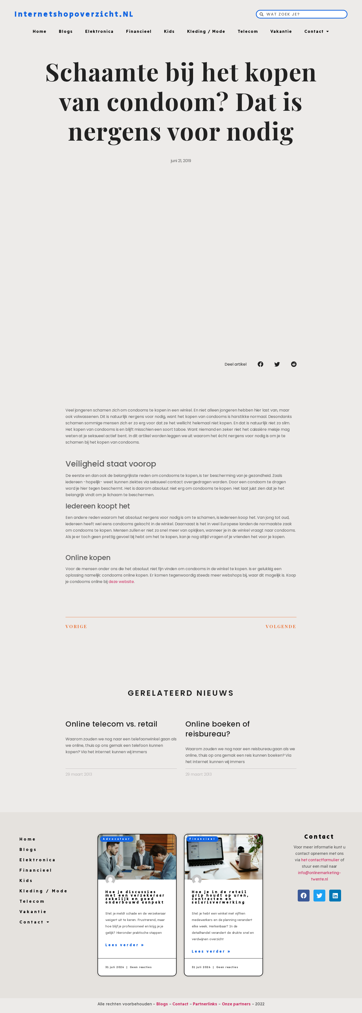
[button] (260, 364)
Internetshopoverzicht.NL (74, 14)
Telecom (248, 31)
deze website (121, 581)
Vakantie (281, 31)
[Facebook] (304, 895)
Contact (314, 31)
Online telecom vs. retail (112, 724)
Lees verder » (125, 945)
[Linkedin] (335, 895)
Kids (169, 31)
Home (40, 31)
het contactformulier (320, 859)
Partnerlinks (205, 1003)
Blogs (66, 31)
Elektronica (99, 31)
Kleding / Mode (206, 31)
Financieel (139, 31)
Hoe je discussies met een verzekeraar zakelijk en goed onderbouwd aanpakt (135, 897)
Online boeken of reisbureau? (217, 729)
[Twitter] (319, 895)
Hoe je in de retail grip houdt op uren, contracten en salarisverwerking (220, 897)
